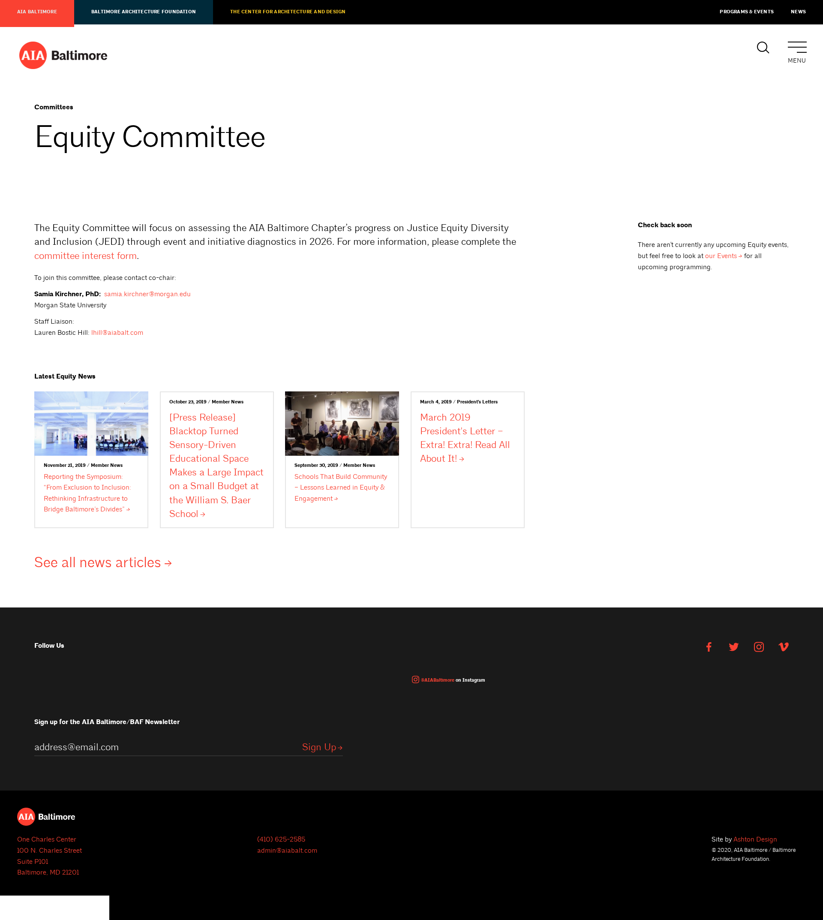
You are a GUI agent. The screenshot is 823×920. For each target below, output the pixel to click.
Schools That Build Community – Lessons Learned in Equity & (340, 487)
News (798, 12)
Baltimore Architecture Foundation (143, 12)
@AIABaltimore (437, 680)
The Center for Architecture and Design (287, 12)
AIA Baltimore (37, 12)
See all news (97, 562)
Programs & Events (747, 12)
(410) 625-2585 (281, 839)
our (721, 256)
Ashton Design (755, 839)
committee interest (85, 256)
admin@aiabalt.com (287, 850)
